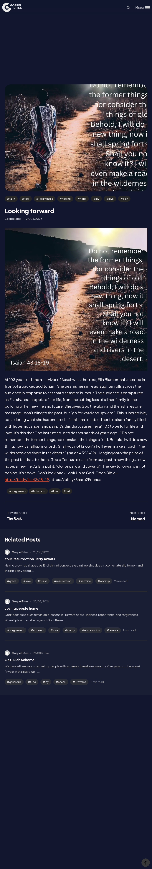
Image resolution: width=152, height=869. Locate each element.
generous (15, 681)
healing (66, 198)
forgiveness (45, 198)
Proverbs (80, 681)
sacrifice (86, 581)
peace (62, 681)
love (111, 198)
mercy (71, 630)
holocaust (39, 491)
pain (125, 198)
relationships (92, 630)
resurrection (63, 581)
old (68, 491)
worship (105, 581)
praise (43, 581)
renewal (113, 630)
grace (12, 581)
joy (97, 198)
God (33, 681)
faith (12, 198)
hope (83, 198)
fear (26, 198)
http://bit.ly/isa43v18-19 (27, 479)
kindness (38, 630)
